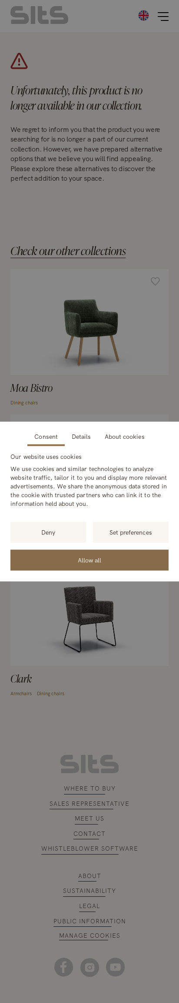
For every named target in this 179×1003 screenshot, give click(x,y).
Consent (45, 437)
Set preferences (130, 532)
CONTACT (89, 834)
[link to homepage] (89, 771)
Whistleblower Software (89, 848)
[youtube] (115, 967)
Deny (48, 532)
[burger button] (163, 16)
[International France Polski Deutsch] (116, 15)
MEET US (89, 818)
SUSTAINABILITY (89, 891)
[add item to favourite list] (155, 282)
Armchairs (21, 693)
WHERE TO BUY (90, 788)
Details (81, 437)
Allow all (89, 560)
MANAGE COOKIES (89, 935)
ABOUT (89, 876)
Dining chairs (24, 403)
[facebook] (63, 967)
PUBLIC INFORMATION (89, 921)
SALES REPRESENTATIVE (89, 804)
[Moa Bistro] (89, 339)
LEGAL (89, 906)
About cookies (125, 437)
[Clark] (89, 630)
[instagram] (89, 967)
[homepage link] (39, 21)
